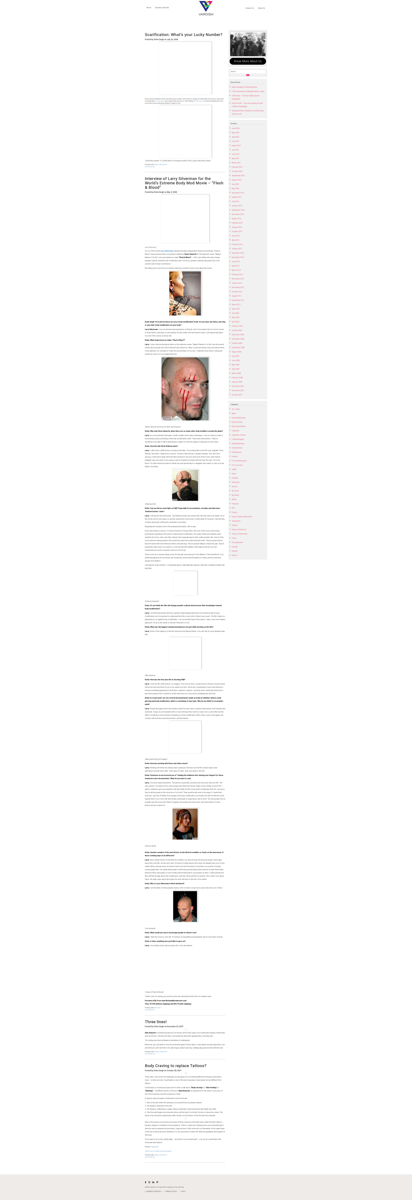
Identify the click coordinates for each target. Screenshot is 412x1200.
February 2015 (237, 244)
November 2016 (238, 214)
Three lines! (156, 1022)
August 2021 (236, 146)
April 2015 (235, 240)
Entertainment (237, 448)
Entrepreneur (236, 452)
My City (234, 487)
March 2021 (236, 163)
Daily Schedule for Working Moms (244, 87)
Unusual (235, 547)
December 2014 (238, 253)
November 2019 (238, 193)
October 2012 (237, 292)
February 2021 (237, 167)
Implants (235, 478)
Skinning (199, 101)
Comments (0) (150, 166)
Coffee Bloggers (238, 439)
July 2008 (235, 356)
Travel (234, 538)
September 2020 (238, 176)
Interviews (157, 1008)
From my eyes (237, 465)
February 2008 (237, 378)
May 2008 (235, 365)
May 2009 (235, 317)
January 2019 (237, 206)
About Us (261, 8)
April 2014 (235, 266)
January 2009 (237, 330)
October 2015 (237, 231)
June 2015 (236, 236)
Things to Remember (240, 534)
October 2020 (237, 171)
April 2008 (235, 369)
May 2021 (235, 158)
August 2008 (236, 352)
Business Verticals (162, 8)
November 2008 (238, 339)
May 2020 (235, 188)
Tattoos (235, 525)
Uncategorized (237, 542)
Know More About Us (248, 61)
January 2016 (237, 227)
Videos (234, 555)
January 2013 (237, 283)
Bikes (234, 413)
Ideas (234, 474)
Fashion (235, 456)
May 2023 (235, 133)
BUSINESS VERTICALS (153, 1191)
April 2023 (235, 137)
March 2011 (236, 305)
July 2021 (235, 150)
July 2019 (235, 201)
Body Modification (239, 418)
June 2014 (236, 262)
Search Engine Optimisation (242, 517)
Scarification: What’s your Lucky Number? (184, 34)
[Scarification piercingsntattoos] (185, 1073)
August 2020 (236, 180)
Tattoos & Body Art (160, 164)
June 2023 (236, 128)
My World (235, 495)
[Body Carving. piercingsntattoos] (185, 1118)
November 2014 (238, 257)
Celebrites (235, 431)
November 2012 (238, 287)
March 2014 (236, 270)
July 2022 (235, 141)
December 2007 (238, 386)
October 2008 (237, 343)
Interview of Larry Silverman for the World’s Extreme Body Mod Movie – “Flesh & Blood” (184, 183)
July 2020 (235, 184)
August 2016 (236, 219)
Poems (234, 512)
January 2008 (237, 382)
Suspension (236, 521)
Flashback (154, 1147)
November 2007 (238, 390)
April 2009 (235, 322)
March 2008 (236, 373)
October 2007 (237, 395)
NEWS (234, 499)
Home (148, 8)
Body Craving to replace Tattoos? (176, 1065)
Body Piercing (237, 422)
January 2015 (237, 249)
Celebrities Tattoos (239, 435)
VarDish (234, 551)
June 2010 (236, 309)
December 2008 (238, 335)
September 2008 (238, 347)
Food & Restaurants (239, 461)
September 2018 (238, 210)
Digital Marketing (238, 444)
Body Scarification (239, 426)
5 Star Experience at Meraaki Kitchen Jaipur (248, 91)
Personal (235, 504)
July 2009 (235, 313)
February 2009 (237, 326)
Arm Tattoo (236, 409)
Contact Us (249, 8)
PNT (233, 508)
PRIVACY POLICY (171, 1191)
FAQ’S (183, 1191)
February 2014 (237, 274)
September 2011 (238, 300)
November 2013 (238, 279)
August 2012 (236, 296)
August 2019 (236, 197)
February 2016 (237, 223)
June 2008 (236, 360)
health (234, 469)
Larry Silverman (166, 251)
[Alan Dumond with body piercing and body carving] (185, 1029)
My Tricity (235, 491)
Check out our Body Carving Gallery (158, 1151)
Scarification (160, 101)
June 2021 (236, 154)
